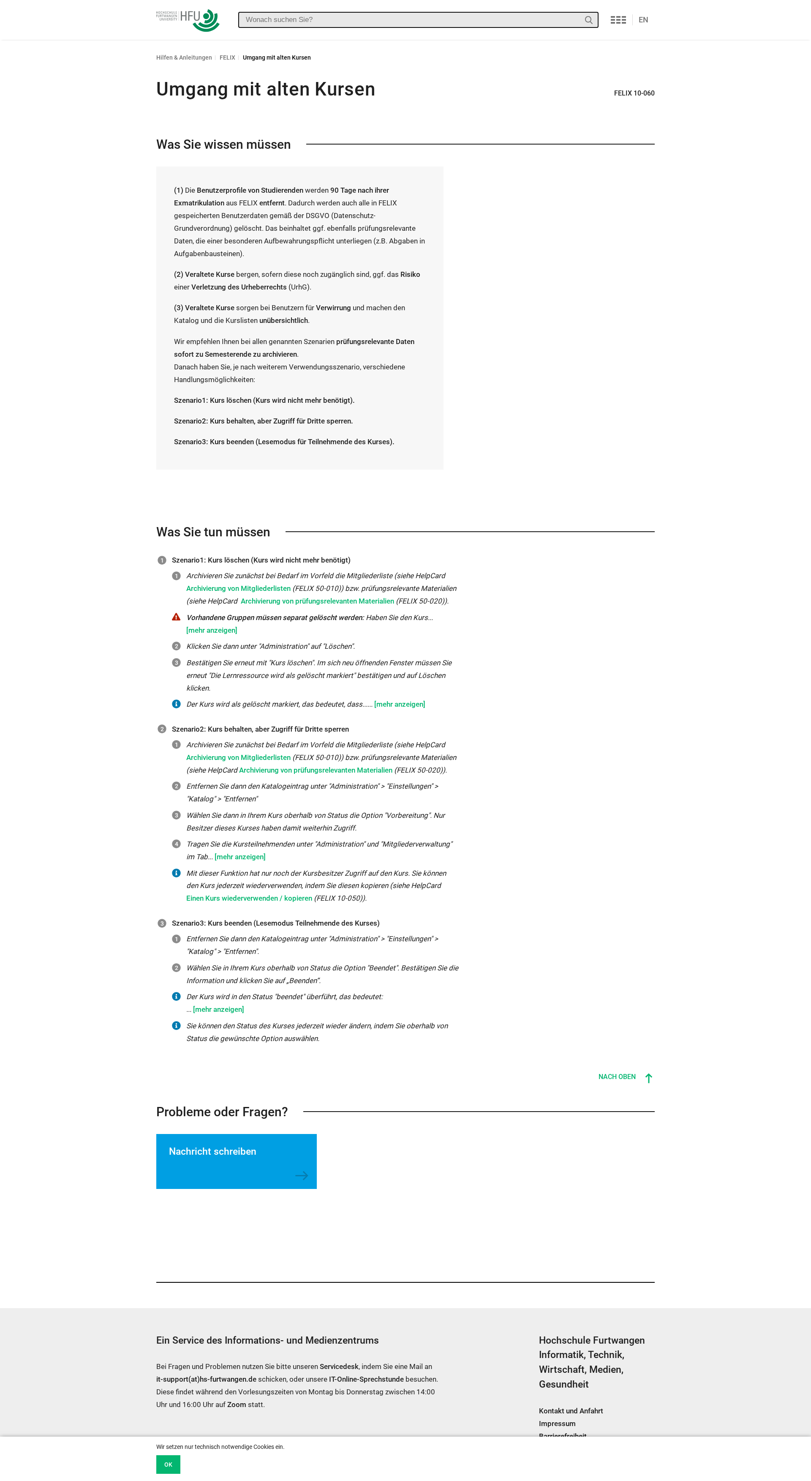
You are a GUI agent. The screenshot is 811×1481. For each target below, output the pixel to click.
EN (643, 19)
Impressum (557, 1423)
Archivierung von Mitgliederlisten (238, 588)
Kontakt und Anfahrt (571, 1411)
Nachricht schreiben (212, 1151)
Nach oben (617, 1077)
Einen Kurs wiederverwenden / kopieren (249, 898)
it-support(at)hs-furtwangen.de (206, 1379)
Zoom (236, 1404)
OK (168, 1464)
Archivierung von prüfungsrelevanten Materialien (317, 601)
